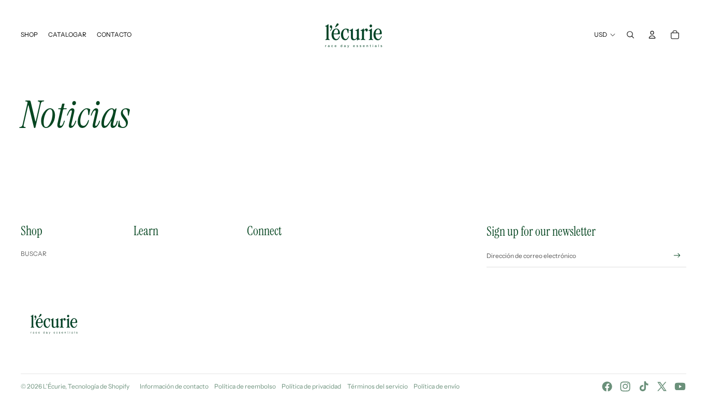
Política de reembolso (245, 386)
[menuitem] (29, 34)
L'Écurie (54, 386)
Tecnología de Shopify (98, 386)
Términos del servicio (377, 386)
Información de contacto (174, 386)
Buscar (34, 253)
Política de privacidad (311, 386)
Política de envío (437, 386)
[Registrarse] (677, 256)
